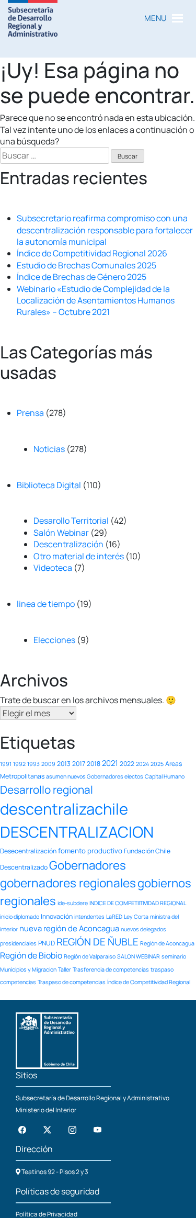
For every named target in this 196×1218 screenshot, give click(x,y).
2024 (142, 764)
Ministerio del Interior (46, 1110)
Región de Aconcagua (167, 943)
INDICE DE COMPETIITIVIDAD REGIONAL (137, 903)
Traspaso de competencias (72, 982)
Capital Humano (165, 776)
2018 (93, 763)
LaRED (114, 916)
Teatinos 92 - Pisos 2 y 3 (54, 1171)
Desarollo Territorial (71, 520)
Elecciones (54, 640)
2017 (78, 763)
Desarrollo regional (46, 789)
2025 (157, 764)
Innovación (57, 916)
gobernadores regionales (68, 883)
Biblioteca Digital (49, 485)
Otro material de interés (78, 556)
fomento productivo (90, 850)
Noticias (49, 449)
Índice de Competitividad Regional (148, 982)
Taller (64, 969)
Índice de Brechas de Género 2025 (81, 277)
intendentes (89, 916)
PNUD (46, 943)
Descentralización (68, 544)
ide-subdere (72, 903)
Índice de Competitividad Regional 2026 (92, 253)
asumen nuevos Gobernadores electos (94, 776)
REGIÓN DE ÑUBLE (97, 942)
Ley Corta (136, 916)
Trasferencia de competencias (111, 969)
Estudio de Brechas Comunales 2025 (86, 265)
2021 (110, 763)
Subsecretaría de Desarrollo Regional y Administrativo (92, 1097)
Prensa (30, 413)
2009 (48, 764)
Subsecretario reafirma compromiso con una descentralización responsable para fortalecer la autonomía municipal (105, 229)
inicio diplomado (19, 916)
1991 (5, 764)
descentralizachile (64, 808)
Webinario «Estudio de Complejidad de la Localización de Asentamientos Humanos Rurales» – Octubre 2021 (96, 300)
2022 (127, 763)
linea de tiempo (46, 604)
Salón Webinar (61, 532)
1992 (19, 764)
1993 (33, 764)
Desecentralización (28, 851)
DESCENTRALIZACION (77, 831)
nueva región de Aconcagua (69, 928)
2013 (64, 763)
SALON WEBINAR (138, 956)
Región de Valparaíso (90, 956)
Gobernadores (87, 865)
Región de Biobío (31, 955)
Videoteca (52, 567)
